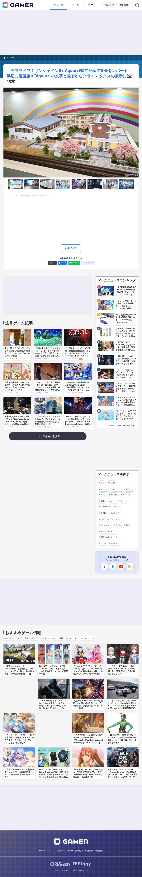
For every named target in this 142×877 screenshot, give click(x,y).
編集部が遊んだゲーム (109, 537)
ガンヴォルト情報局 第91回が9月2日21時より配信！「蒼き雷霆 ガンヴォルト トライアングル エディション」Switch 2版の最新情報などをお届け (78, 388)
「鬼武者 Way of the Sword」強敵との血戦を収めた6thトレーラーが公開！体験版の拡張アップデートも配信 (88, 704)
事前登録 (112, 483)
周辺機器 (114, 495)
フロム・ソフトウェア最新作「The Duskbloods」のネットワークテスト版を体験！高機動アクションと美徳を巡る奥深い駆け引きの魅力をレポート (47, 388)
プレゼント (115, 543)
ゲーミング (126, 495)
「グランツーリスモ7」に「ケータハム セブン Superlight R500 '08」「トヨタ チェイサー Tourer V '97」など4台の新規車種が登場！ (122, 705)
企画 (127, 525)
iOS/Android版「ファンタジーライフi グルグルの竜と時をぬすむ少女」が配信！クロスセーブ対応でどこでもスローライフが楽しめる (47, 353)
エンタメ (114, 501)
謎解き (103, 501)
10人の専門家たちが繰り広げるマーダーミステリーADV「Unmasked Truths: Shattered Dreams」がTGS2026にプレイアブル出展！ (88, 740)
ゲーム (75, 5)
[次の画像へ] (71, 132)
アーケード (118, 489)
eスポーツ (116, 513)
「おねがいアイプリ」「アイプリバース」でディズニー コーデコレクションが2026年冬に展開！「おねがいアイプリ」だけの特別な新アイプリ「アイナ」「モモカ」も (88, 671)
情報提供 (79, 850)
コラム (118, 525)
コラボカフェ (106, 506)
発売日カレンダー (107, 531)
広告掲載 (89, 850)
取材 (102, 519)
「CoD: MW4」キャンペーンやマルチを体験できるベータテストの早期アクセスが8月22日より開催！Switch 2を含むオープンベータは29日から (53, 705)
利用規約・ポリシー (64, 850)
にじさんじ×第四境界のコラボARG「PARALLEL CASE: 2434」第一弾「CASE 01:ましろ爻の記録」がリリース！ (122, 670)
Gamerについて (46, 850)
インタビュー (106, 525)
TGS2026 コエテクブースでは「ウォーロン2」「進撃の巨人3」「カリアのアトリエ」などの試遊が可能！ (53, 670)
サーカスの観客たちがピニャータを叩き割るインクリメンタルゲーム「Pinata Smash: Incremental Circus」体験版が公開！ (77, 421)
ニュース (59, 5)
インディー (105, 489)
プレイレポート (115, 519)
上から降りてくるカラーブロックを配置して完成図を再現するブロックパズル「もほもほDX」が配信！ (17, 352)
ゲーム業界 (58, 638)
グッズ (124, 501)
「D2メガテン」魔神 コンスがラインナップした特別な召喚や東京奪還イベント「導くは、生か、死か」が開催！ (122, 739)
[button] (5, 184)
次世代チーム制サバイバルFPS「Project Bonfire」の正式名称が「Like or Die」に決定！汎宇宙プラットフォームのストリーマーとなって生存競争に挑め (122, 774)
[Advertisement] (71, 32)
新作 (102, 483)
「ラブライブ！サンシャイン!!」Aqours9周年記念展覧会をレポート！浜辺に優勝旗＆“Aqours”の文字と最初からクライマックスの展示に (69, 73)
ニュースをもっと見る (47, 436)
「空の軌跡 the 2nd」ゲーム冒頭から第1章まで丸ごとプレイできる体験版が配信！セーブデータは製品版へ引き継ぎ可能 (88, 773)
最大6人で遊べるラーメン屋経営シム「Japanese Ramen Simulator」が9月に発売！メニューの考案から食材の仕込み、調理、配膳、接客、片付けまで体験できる (17, 422)
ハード (103, 495)
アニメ (118, 506)
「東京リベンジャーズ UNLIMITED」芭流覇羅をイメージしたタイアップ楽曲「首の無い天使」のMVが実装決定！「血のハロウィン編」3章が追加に (19, 671)
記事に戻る (71, 248)
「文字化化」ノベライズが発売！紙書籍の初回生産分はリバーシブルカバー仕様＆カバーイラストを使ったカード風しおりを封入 (77, 353)
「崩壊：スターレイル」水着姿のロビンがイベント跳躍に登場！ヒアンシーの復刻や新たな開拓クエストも (19, 773)
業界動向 (104, 513)
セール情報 (24, 638)
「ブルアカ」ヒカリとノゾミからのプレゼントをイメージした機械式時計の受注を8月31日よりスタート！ (47, 420)
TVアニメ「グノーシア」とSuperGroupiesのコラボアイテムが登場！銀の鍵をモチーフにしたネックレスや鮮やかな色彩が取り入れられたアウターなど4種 (54, 774)
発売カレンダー (109, 5)
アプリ (92, 5)
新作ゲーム (10, 638)
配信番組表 (124, 5)
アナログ (130, 489)
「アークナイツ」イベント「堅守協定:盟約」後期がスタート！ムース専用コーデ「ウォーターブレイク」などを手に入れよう (19, 739)
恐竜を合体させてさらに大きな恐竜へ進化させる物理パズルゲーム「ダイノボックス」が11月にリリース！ (17, 386)
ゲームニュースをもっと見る (122, 425)
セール (103, 543)
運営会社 (99, 850)
